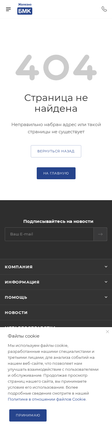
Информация (22, 282)
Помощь (16, 297)
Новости (16, 312)
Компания (19, 266)
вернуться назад (56, 151)
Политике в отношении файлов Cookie (47, 399)
